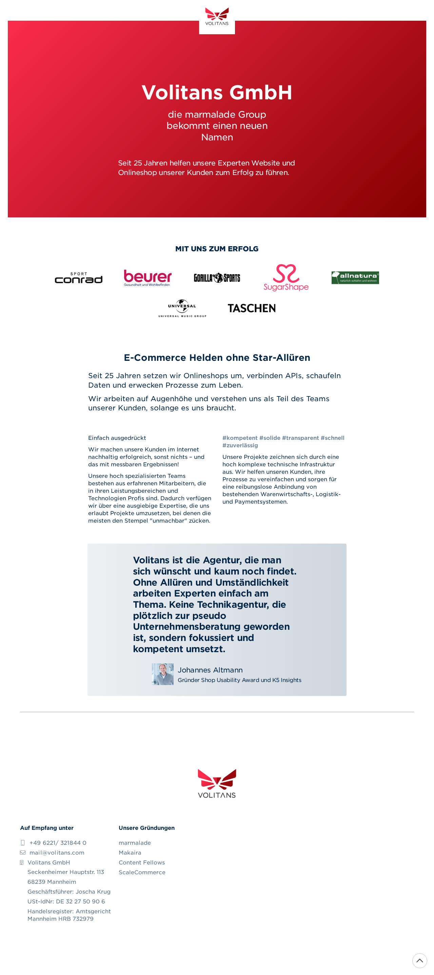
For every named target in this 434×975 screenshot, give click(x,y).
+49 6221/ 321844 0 (58, 842)
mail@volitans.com (56, 852)
